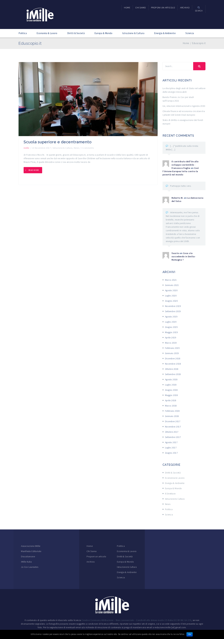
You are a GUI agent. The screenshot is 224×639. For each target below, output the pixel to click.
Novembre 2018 (173, 363)
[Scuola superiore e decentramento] (88, 98)
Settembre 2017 (173, 437)
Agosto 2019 (171, 316)
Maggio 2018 (171, 395)
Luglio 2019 (171, 321)
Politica (23, 33)
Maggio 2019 (171, 332)
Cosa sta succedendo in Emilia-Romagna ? (184, 256)
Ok (189, 634)
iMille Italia (26, 561)
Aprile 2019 (170, 337)
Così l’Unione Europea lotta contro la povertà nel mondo (181, 171)
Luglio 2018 (171, 384)
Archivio (91, 561)
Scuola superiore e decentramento (58, 142)
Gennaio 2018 (172, 416)
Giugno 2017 (171, 452)
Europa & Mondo (103, 33)
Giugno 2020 (171, 300)
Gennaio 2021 (172, 285)
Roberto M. (177, 197)
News (76, 148)
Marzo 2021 (171, 279)
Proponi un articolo (96, 556)
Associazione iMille (30, 546)
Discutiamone (28, 556)
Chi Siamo (92, 551)
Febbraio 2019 (172, 348)
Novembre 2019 (173, 306)
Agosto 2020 (171, 290)
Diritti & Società (76, 33)
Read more (34, 170)
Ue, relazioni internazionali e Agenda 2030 (184, 105)
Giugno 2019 (171, 327)
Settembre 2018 (173, 374)
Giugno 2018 (171, 389)
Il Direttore (170, 493)
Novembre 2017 (173, 426)
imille (26, 147)
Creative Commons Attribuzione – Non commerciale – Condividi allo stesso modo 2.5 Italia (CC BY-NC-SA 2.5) (136, 620)
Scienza (189, 33)
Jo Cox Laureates (29, 566)
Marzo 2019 (171, 342)
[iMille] (40, 14)
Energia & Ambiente (165, 33)
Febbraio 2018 (172, 410)
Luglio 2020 (171, 295)
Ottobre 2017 (171, 431)
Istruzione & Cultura (133, 33)
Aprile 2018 (170, 400)
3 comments (87, 147)
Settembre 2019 (173, 311)
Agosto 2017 (171, 442)
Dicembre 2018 (172, 358)
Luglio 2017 (171, 447)
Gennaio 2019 (172, 353)
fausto (175, 253)
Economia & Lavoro (47, 33)
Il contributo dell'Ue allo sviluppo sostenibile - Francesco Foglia (185, 164)
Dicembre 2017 (172, 421)
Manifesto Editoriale (31, 551)
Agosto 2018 (171, 379)
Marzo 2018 (171, 405)
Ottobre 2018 (171, 368)
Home (90, 546)
